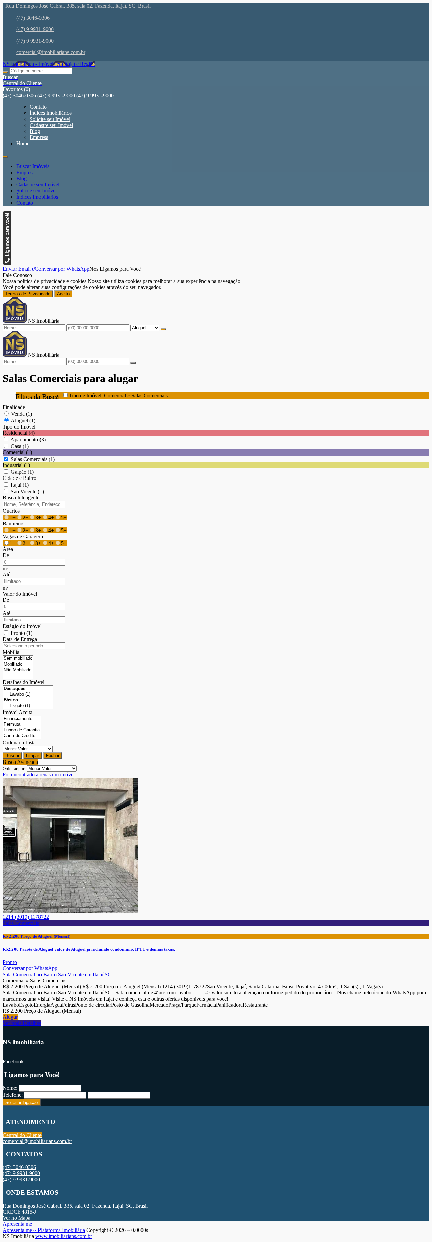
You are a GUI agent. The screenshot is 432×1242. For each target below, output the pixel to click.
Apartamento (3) (28, 439)
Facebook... (15, 1061)
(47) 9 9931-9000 (35, 29)
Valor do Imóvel (20, 594)
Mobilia (11, 652)
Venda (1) (21, 414)
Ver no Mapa (16, 1218)
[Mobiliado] (18, 664)
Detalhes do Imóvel (23, 682)
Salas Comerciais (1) (33, 459)
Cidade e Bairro (19, 478)
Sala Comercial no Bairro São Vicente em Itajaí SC (57, 974)
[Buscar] (5, 72)
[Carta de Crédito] (21, 736)
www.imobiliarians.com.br (63, 1236)
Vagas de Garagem (23, 536)
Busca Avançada (20, 762)
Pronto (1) (21, 633)
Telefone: (13, 1095)
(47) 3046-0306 (33, 18)
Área (8, 549)
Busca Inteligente (21, 497)
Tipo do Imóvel (19, 427)
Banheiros (13, 523)
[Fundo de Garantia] (21, 730)
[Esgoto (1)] (28, 706)
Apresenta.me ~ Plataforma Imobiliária (44, 1230)
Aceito (63, 293)
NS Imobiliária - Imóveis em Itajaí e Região (49, 64)
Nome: (10, 1088)
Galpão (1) (22, 472)
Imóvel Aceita (17, 712)
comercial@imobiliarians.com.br (50, 52)
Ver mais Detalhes (22, 1023)
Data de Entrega (20, 639)
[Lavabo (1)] (28, 694)
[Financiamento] (21, 719)
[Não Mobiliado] (18, 670)
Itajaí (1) (20, 485)
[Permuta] (21, 724)
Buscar (12, 755)
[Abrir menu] (5, 155)
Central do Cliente (22, 1135)
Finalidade (14, 407)
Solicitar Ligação (21, 1102)
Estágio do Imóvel (22, 626)
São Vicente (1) (27, 491)
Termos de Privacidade (27, 293)
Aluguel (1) (23, 420)
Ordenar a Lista (19, 742)
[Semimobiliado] (18, 659)
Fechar (52, 755)
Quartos (11, 511)
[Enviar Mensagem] (133, 363)
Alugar (10, 1017)
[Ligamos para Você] (7, 263)
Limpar (32, 755)
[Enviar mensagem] (163, 329)
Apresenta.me (17, 1224)
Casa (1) (20, 446)
